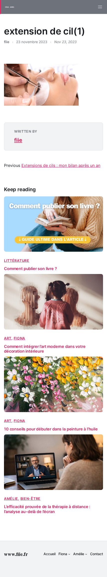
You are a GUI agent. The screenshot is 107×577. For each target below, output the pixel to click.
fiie (18, 140)
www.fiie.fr (16, 554)
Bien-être (30, 498)
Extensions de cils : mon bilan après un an (60, 165)
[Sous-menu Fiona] (69, 554)
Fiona (19, 338)
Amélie (11, 498)
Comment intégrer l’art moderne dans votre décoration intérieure (44, 349)
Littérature (16, 260)
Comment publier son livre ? (30, 268)
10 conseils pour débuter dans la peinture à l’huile (51, 429)
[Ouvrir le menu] (100, 7)
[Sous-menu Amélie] (86, 554)
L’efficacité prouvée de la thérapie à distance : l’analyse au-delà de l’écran (47, 509)
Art (7, 338)
